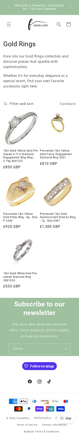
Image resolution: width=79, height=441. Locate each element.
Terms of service (27, 424)
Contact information (54, 424)
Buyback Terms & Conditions (41, 431)
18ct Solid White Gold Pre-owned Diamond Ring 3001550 (20, 277)
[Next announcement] (71, 7)
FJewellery (23, 418)
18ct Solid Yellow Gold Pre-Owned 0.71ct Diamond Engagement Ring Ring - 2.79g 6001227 (20, 156)
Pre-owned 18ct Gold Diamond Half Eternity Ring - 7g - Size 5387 (58, 217)
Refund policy (42, 418)
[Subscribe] (65, 349)
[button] (9, 24)
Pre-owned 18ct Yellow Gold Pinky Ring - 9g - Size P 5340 (20, 217)
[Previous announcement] (8, 7)
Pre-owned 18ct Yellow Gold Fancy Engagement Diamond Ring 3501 (56, 154)
